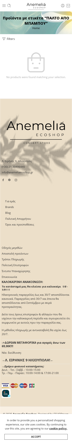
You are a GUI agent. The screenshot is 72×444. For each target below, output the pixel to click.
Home (36, 28)
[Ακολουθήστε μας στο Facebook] (3, 180)
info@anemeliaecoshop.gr (17, 172)
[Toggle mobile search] (9, 6)
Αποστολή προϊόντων (15, 253)
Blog (8, 212)
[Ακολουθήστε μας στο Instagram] (15, 180)
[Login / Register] (63, 6)
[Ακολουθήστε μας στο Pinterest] (9, 180)
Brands (9, 207)
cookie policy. (58, 428)
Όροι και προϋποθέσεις (19, 224)
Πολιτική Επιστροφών (15, 265)
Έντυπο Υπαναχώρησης (16, 271)
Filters (10, 39)
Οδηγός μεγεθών (12, 247)
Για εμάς (10, 201)
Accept (36, 436)
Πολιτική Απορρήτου (18, 218)
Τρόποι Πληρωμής (13, 259)
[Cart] (68, 6)
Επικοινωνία (9, 277)
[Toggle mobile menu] (4, 6)
